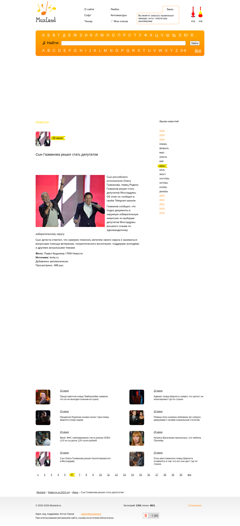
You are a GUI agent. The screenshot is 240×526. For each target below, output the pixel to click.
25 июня (64, 391)
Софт (87, 15)
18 (165, 474)
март (162, 152)
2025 (162, 135)
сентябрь (164, 178)
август (162, 174)
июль (162, 170)
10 (100, 474)
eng (193, 21)
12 (116, 474)
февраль (164, 148)
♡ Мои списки (119, 21)
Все (198, 50)
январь (163, 144)
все (189, 474)
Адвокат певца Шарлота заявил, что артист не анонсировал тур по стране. (178, 398)
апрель (163, 157)
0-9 (183, 50)
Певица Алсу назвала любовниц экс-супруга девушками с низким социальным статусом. (177, 418)
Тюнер (88, 21)
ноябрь (163, 187)
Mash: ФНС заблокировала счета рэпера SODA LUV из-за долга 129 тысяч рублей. (85, 439)
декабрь (163, 191)
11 (108, 474)
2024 (162, 139)
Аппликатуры (119, 15)
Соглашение (195, 505)
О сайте (89, 9)
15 (140, 474)
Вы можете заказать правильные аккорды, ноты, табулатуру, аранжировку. (156, 18)
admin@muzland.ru (91, 514)
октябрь (163, 183)
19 (173, 474)
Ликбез (115, 9)
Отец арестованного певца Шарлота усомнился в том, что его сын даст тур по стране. (175, 461)
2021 (162, 204)
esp (200, 21)
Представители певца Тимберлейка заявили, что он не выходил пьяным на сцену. (84, 398)
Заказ (169, 9)
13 (124, 474)
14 (132, 474)
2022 (162, 200)
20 (181, 474)
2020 (162, 208)
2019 (162, 213)
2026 (162, 131)
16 (148, 474)
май (161, 161)
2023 (162, 195)
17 (156, 474)
